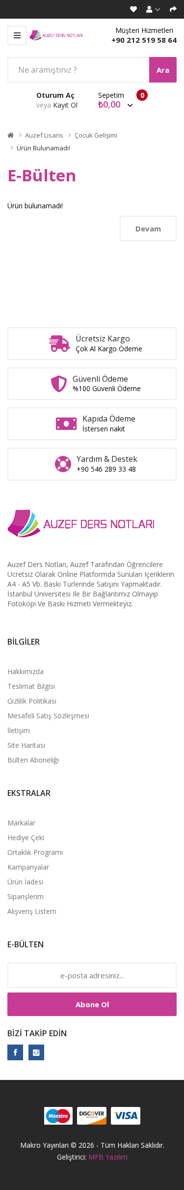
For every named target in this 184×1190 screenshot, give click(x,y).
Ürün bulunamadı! (43, 147)
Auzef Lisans (44, 135)
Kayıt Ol (65, 105)
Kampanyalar (28, 867)
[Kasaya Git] (173, 9)
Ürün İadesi (25, 881)
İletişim (18, 730)
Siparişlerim (25, 896)
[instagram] (36, 1052)
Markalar (21, 822)
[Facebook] (15, 1052)
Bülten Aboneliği (33, 760)
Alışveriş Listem (31, 911)
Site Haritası (26, 745)
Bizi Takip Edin (37, 1033)
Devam (148, 228)
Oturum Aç (55, 95)
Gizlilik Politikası (31, 701)
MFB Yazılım (108, 1157)
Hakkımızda (25, 671)
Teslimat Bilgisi (31, 686)
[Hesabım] (153, 9)
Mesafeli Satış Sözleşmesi (48, 715)
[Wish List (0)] (133, 9)
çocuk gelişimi (96, 135)
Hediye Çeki (25, 837)
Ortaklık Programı (35, 852)
